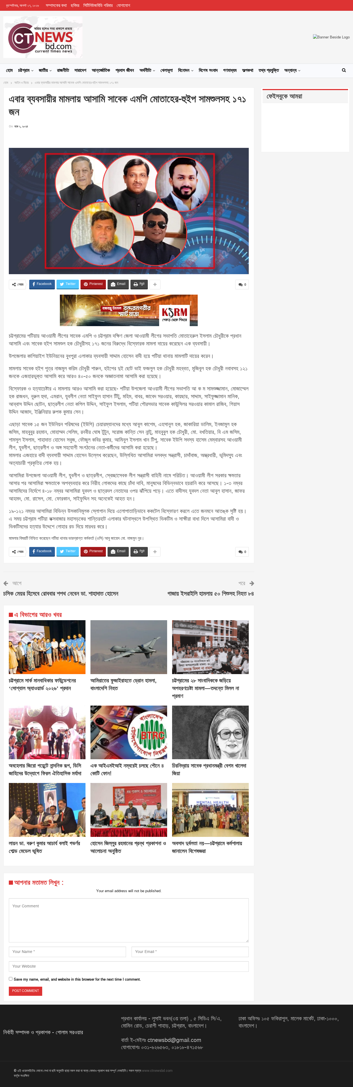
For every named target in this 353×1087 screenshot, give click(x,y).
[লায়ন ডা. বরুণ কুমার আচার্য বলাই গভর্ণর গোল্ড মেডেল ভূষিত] (47, 810)
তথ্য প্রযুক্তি (269, 70)
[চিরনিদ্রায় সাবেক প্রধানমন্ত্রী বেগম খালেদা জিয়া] (210, 732)
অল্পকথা (247, 70)
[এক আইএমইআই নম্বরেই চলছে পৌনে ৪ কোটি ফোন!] (128, 732)
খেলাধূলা (167, 70)
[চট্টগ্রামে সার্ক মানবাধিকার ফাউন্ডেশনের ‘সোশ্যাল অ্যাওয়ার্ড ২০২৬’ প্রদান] (47, 647)
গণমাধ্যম (230, 70)
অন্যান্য (290, 70)
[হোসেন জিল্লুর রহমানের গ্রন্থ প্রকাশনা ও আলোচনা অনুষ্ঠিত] (128, 810)
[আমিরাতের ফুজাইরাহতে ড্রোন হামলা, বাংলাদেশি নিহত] (128, 647)
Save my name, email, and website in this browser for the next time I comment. (77, 979)
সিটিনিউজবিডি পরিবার (98, 5)
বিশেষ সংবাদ (208, 70)
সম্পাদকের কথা (56, 5)
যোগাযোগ (123, 5)
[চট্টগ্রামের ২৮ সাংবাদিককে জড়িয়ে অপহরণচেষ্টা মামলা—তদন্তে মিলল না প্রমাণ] (210, 647)
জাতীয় (43, 70)
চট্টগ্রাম (24, 70)
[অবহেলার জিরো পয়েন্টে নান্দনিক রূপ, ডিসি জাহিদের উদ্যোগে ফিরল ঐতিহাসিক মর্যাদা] (47, 732)
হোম (9, 70)
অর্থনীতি (145, 70)
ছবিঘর (75, 5)
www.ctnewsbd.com (157, 1071)
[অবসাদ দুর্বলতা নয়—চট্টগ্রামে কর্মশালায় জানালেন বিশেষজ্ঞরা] (210, 810)
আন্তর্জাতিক (101, 70)
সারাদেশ (80, 70)
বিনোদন (183, 70)
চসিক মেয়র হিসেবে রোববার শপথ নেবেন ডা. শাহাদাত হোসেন (60, 594)
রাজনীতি (63, 70)
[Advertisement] (128, 138)
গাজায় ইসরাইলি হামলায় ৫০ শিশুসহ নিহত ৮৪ (210, 594)
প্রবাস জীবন (125, 70)
